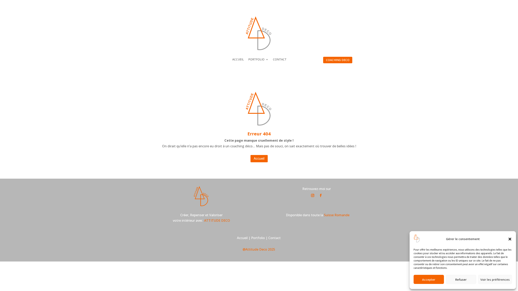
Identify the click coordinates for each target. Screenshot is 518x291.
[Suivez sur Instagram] (312, 195)
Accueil (259, 158)
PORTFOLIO (256, 59)
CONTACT (280, 59)
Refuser (461, 279)
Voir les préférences (495, 279)
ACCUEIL (238, 59)
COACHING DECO (337, 60)
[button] (510, 239)
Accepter (428, 279)
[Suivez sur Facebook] (320, 195)
